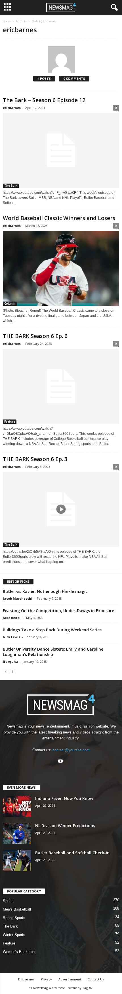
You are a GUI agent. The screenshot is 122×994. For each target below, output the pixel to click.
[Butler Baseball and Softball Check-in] (17, 860)
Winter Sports (14, 935)
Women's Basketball (19, 952)
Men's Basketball (17, 909)
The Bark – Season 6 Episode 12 (44, 100)
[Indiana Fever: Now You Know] (17, 806)
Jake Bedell (12, 618)
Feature (9, 421)
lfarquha (10, 661)
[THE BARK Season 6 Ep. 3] (61, 509)
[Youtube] (61, 762)
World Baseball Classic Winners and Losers (59, 218)
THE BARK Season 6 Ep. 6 (35, 336)
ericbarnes (12, 108)
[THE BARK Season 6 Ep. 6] (61, 386)
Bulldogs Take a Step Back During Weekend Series (52, 629)
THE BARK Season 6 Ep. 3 (35, 459)
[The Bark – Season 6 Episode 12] (61, 150)
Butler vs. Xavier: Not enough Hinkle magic (45, 591)
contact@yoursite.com (71, 750)
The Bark (10, 186)
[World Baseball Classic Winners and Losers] (61, 268)
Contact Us (96, 979)
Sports (8, 901)
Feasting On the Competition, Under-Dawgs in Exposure (58, 610)
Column (9, 303)
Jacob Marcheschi (17, 598)
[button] (113, 7)
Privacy (46, 979)
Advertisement (69, 979)
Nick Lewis (11, 637)
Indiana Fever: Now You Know (64, 798)
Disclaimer (26, 979)
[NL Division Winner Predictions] (17, 833)
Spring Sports (14, 918)
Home (6, 21)
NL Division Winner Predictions (65, 825)
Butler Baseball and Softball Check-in (72, 852)
